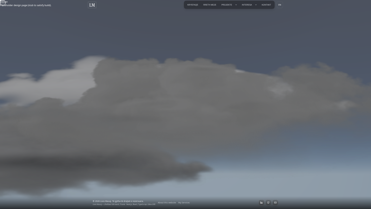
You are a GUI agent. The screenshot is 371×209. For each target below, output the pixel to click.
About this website (167, 202)
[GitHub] (268, 203)
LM (92, 5)
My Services (184, 202)
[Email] (275, 203)
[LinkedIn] (261, 203)
